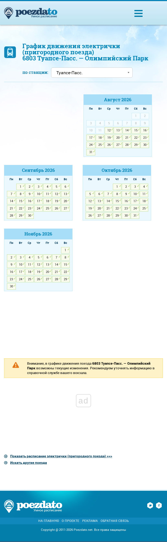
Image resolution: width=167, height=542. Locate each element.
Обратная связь (115, 521)
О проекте (70, 521)
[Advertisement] (38, 122)
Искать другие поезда (28, 462)
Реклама (90, 521)
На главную (48, 521)
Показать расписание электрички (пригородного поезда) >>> (61, 456)
